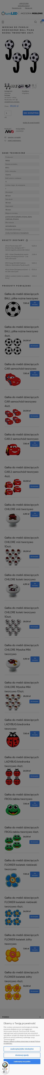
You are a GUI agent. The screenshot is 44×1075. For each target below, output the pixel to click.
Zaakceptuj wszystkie (22, 1061)
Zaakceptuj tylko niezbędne (22, 1049)
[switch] (5, 1071)
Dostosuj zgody (22, 1055)
